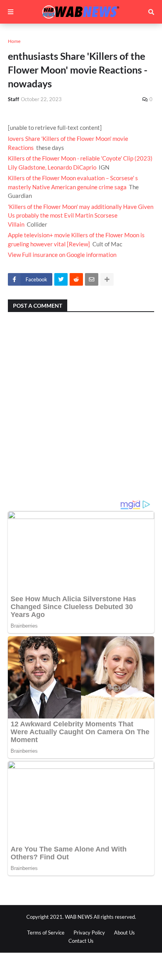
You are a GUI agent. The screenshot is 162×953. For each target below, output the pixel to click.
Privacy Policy (89, 932)
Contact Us (81, 941)
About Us (124, 932)
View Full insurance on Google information (62, 254)
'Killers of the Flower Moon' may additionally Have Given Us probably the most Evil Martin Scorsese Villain (80, 215)
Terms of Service (45, 932)
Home (14, 41)
